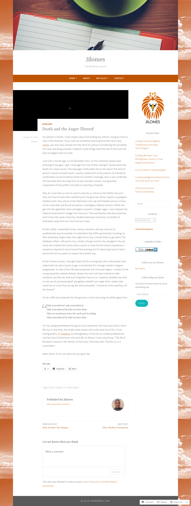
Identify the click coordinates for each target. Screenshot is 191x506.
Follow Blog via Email (153, 277)
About (86, 78)
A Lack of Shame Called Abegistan (150, 169)
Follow (142, 303)
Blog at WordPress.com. (95, 501)
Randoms (47, 124)
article (46, 144)
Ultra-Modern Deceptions (115, 426)
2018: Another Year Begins (55, 426)
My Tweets (140, 268)
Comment (115, 472)
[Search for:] (152, 203)
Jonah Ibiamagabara (144, 229)
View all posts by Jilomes (58, 404)
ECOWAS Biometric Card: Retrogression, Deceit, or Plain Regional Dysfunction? (149, 159)
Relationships (73, 387)
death (51, 387)
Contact (119, 78)
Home (72, 78)
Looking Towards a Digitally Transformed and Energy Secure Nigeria (147, 145)
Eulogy (58, 387)
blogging (65, 333)
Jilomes (95, 59)
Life (64, 387)
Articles (101, 78)
